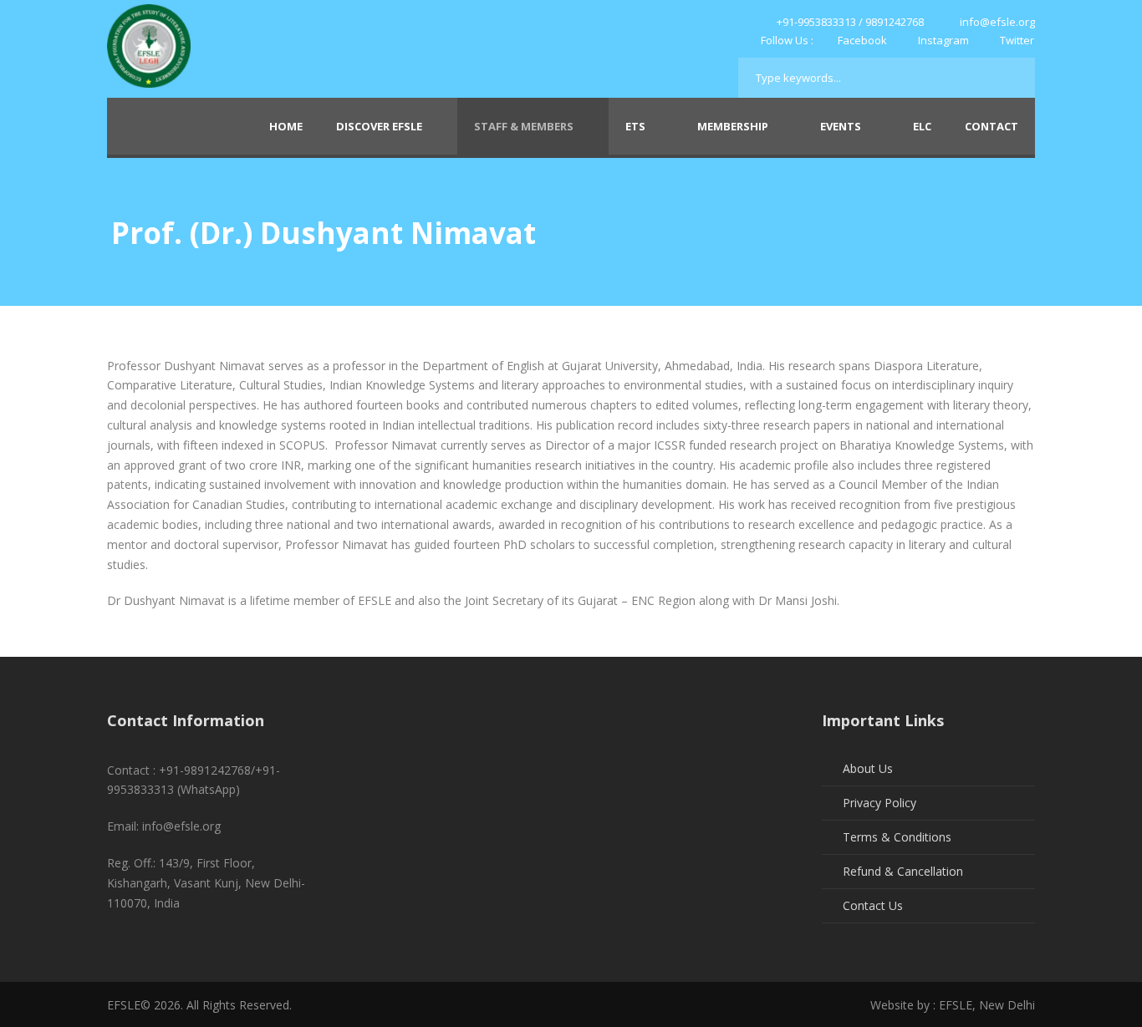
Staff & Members (524, 126)
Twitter (1015, 40)
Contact (991, 126)
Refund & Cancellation (903, 871)
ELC (922, 126)
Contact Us (873, 905)
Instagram (943, 40)
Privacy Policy (879, 803)
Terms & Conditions (897, 837)
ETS (635, 126)
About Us (868, 768)
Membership (732, 126)
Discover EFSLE (379, 126)
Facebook (862, 40)
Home (286, 126)
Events (840, 126)
